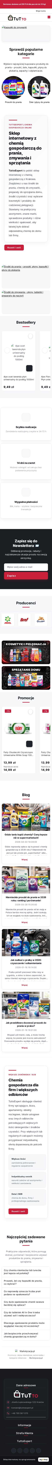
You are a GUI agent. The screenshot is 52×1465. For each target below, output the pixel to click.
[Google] (38, 1450)
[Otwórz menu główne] (3, 17)
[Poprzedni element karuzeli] (3, 620)
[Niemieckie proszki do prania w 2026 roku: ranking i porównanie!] (26, 880)
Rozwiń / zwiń (14, 247)
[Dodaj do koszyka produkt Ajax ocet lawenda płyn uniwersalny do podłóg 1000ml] (29, 368)
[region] (26, 91)
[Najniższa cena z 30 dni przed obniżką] (33, 766)
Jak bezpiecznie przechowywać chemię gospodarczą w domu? (21, 1335)
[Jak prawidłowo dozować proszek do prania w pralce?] (26, 1005)
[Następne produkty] (45, 350)
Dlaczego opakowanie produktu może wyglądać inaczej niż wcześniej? (24, 1324)
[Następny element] (46, 90)
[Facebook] (13, 1450)
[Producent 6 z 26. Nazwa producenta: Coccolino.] (24, 619)
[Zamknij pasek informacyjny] (49, 4)
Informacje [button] (25, 1425)
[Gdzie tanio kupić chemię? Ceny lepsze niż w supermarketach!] (26, 817)
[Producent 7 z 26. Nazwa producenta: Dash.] (41, 619)
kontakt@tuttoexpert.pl (22, 1407)
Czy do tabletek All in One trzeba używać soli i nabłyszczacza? (22, 1314)
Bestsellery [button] (26, 322)
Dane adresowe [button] (26, 1385)
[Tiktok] (32, 1450)
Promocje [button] (26, 698)
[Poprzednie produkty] (7, 350)
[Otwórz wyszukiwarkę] (37, 17)
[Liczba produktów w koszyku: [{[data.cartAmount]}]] (47, 17)
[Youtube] (26, 1450)
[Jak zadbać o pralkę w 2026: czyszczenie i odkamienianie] (26, 942)
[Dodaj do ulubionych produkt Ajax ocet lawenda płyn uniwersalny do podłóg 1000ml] (30, 336)
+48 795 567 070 (19, 1413)
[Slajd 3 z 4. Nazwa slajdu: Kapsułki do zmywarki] (26, 34)
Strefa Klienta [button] (25, 1433)
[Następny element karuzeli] (49, 620)
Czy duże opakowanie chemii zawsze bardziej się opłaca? (24, 1303)
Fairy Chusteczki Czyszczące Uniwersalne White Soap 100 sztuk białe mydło (18, 754)
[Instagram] (19, 1450)
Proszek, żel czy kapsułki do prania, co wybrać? (23, 1282)
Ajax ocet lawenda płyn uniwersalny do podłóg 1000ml (19, 378)
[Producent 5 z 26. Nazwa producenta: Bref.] (7, 619)
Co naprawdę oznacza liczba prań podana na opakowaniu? (22, 1293)
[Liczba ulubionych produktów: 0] (42, 17)
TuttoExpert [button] (25, 1441)
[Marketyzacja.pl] (26, 1351)
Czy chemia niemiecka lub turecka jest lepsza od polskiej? (22, 1272)
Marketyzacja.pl (36, 1358)
